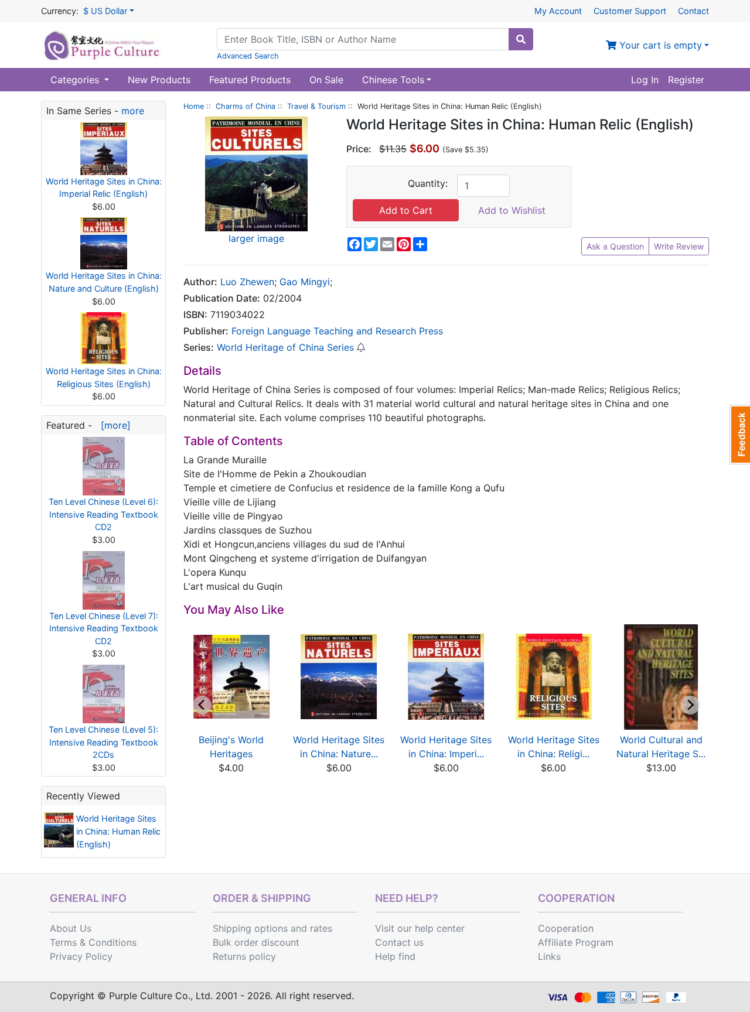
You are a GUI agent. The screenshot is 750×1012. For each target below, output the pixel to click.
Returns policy (244, 956)
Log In (645, 80)
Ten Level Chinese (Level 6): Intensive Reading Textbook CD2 (103, 514)
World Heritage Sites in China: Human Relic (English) (118, 831)
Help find (395, 956)
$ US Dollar (105, 11)
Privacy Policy (81, 956)
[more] (113, 425)
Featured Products (250, 80)
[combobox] (363, 39)
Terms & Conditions (93, 942)
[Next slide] (690, 705)
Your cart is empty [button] (659, 45)
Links (549, 956)
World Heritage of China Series (285, 347)
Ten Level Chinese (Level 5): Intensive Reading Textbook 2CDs (103, 742)
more (132, 111)
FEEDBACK (739, 434)
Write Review (679, 246)
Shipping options (250, 928)
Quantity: (428, 183)
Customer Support (630, 11)
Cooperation (566, 928)
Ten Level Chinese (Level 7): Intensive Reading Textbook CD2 (103, 628)
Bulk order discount (256, 942)
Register (686, 80)
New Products (159, 80)
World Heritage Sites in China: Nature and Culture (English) (104, 282)
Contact (693, 11)
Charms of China (245, 106)
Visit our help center (420, 928)
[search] (521, 39)
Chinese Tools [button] (393, 80)
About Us (70, 928)
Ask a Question (615, 246)
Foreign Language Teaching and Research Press (337, 331)
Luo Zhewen (247, 282)
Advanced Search (248, 56)
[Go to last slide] (202, 705)
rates (321, 928)
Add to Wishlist (512, 210)
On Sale (326, 80)
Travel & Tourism (316, 106)
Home (193, 106)
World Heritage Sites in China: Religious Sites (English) (104, 377)
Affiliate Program (575, 942)
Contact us (399, 942)
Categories (76, 80)
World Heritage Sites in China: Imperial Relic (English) (104, 187)
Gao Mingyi (304, 282)
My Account (558, 11)
